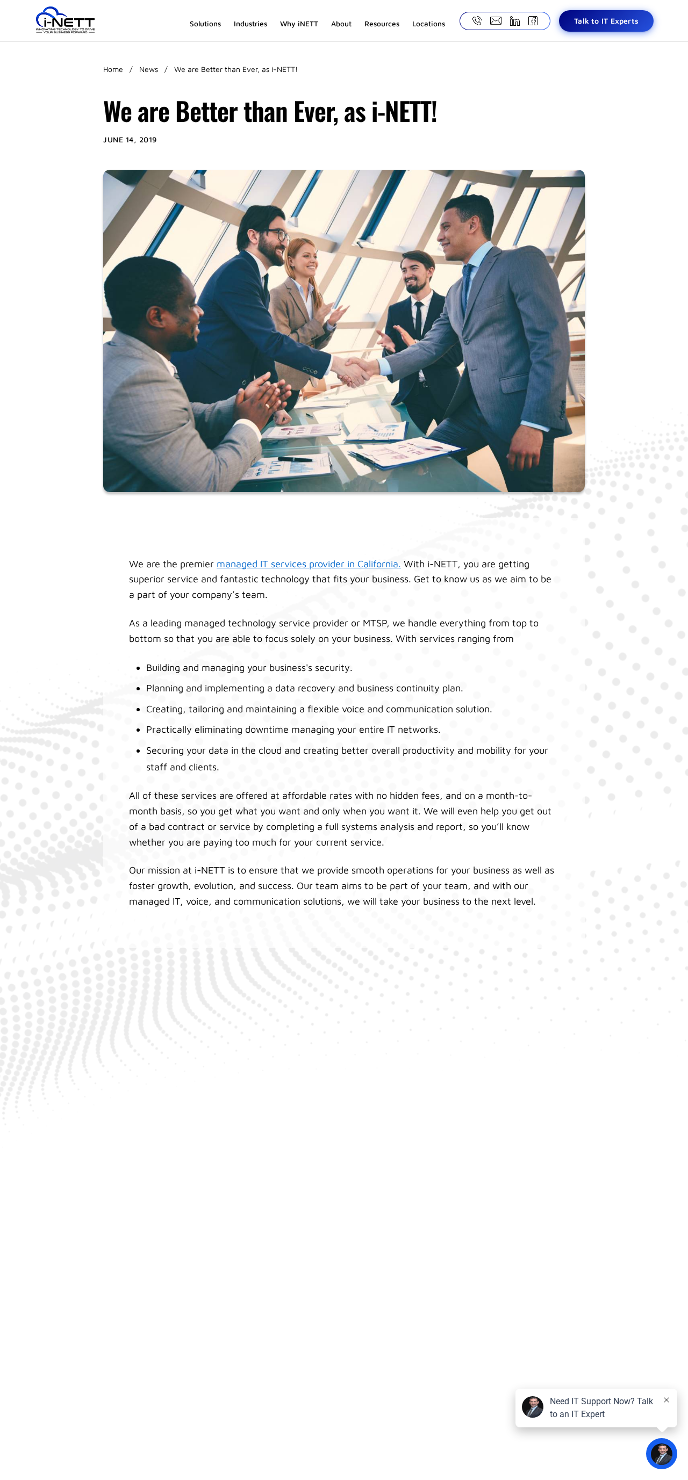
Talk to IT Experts (606, 20)
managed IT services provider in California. (309, 563)
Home (113, 69)
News (148, 69)
